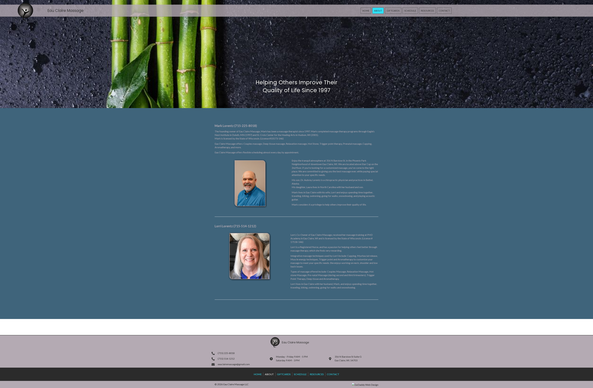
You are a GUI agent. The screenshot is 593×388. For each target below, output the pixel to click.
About (269, 374)
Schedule (300, 374)
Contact (333, 374)
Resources (317, 374)
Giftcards (284, 374)
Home (258, 374)
